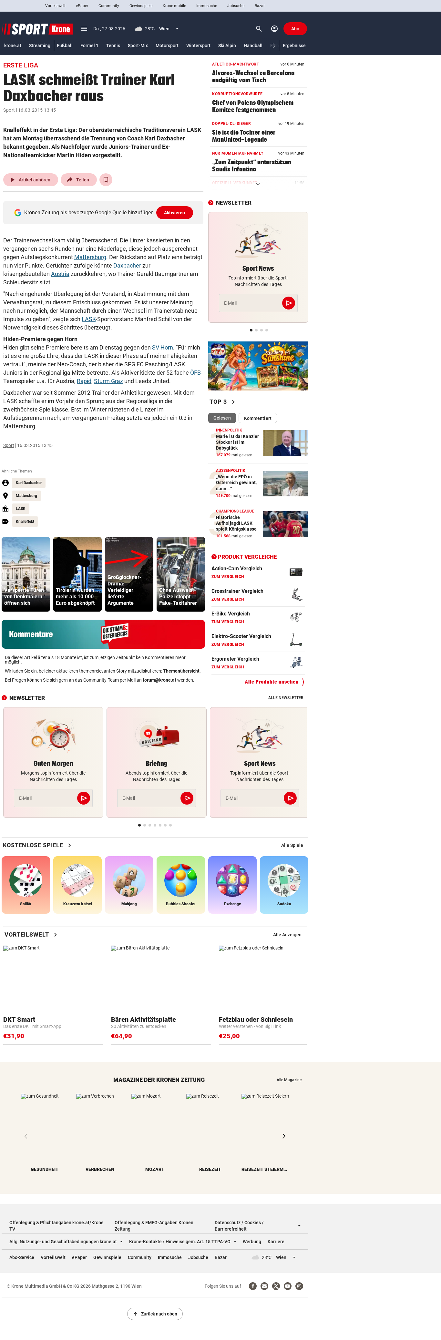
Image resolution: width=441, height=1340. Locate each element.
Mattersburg (90, 257)
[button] (274, 45)
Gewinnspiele (140, 6)
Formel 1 (89, 45)
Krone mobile (174, 6)
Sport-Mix (138, 45)
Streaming (39, 45)
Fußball (65, 45)
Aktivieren (174, 212)
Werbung (252, 1241)
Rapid (84, 381)
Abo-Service (21, 1257)
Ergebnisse (294, 45)
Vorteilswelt (55, 6)
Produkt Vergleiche (247, 556)
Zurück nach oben (155, 1313)
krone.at (12, 45)
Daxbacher (127, 265)
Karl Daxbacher (29, 483)
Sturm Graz (108, 381)
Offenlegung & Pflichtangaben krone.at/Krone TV (56, 1226)
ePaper (82, 6)
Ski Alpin (227, 45)
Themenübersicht (181, 671)
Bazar (260, 6)
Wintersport (198, 45)
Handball (253, 45)
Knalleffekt (25, 521)
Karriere (276, 1241)
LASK (89, 319)
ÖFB (195, 372)
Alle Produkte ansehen (272, 682)
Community (108, 6)
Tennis (113, 45)
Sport (9, 110)
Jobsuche (235, 6)
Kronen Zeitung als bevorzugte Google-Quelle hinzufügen (104, 212)
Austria (60, 273)
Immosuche (206, 6)
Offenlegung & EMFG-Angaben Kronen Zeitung (154, 1226)
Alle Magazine (289, 1080)
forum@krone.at (159, 680)
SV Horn (162, 347)
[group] (26, 574)
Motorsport (167, 45)
